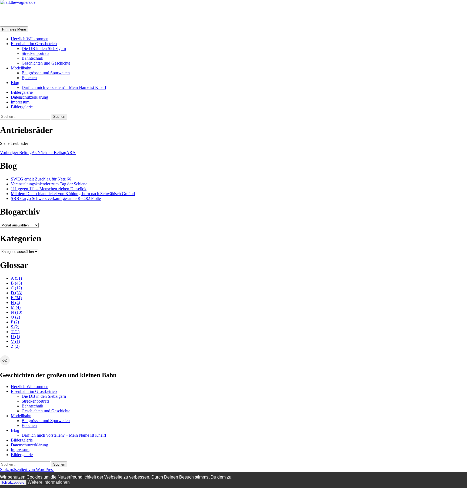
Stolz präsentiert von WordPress (27, 469)
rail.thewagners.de (34, 15)
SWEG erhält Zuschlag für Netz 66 (41, 179)
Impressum (20, 102)
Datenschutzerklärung (29, 97)
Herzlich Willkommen (29, 38)
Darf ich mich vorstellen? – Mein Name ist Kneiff (64, 87)
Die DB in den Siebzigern (44, 48)
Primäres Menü (14, 29)
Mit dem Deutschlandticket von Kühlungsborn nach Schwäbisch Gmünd (73, 193)
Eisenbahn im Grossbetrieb (34, 43)
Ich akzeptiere (13, 482)
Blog (15, 82)
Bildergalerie (22, 92)
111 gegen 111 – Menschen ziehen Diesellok (48, 188)
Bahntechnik (32, 58)
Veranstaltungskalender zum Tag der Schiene (49, 184)
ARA (57, 152)
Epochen (29, 77)
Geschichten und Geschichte (46, 63)
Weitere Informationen (49, 482)
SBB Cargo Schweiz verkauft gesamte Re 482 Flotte (56, 198)
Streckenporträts (35, 53)
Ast (19, 152)
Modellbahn (21, 68)
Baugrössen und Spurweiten (46, 73)
